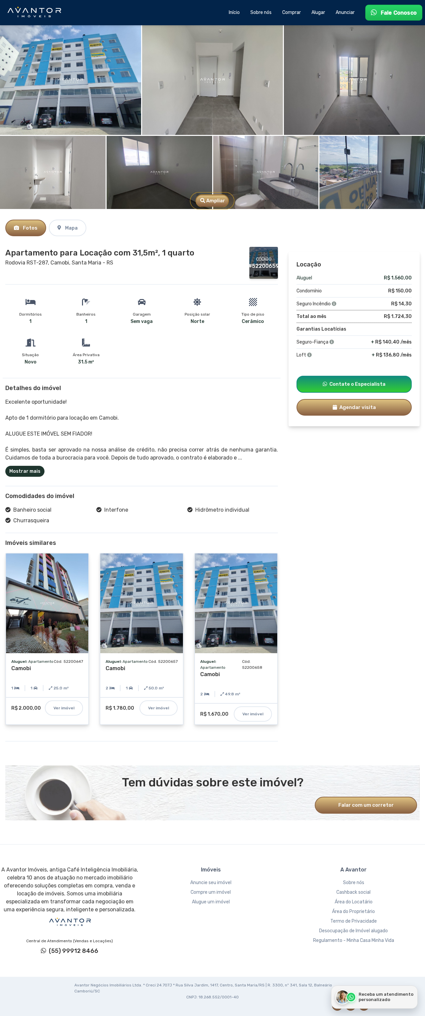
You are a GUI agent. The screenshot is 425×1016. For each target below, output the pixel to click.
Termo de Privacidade (353, 921)
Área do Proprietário (353, 911)
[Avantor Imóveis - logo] (35, 12)
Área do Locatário (354, 902)
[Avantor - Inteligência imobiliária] (70, 922)
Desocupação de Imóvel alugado (353, 931)
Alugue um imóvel (211, 902)
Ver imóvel (63, 708)
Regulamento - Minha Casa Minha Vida (353, 940)
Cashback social (353, 892)
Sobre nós (353, 882)
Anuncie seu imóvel (210, 882)
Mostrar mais (25, 471)
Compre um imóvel (211, 892)
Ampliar (215, 201)
